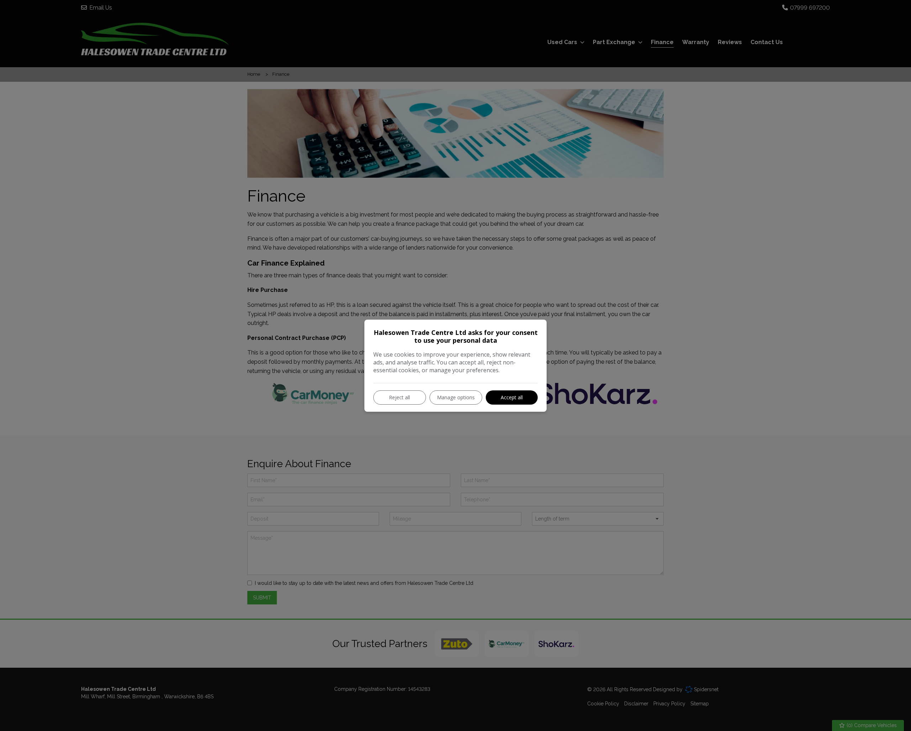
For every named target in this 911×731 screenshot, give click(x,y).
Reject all (399, 397)
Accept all (512, 397)
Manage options (456, 397)
